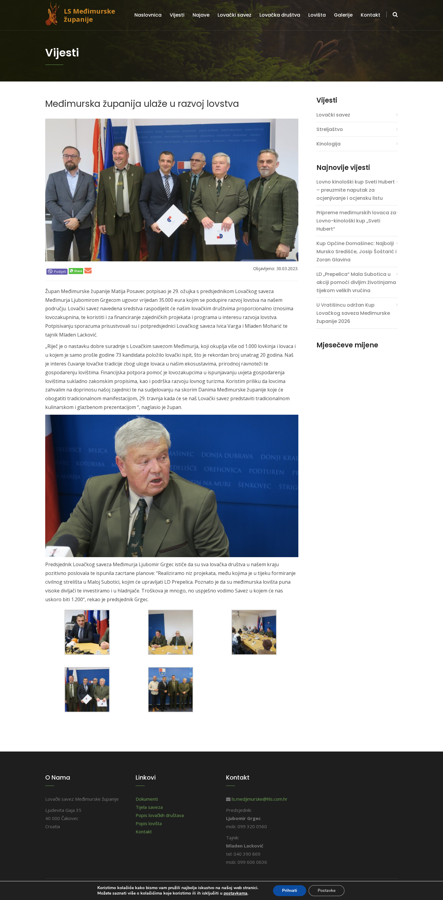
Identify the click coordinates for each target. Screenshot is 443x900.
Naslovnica (148, 14)
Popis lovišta (149, 823)
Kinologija (328, 143)
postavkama (235, 893)
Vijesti (177, 14)
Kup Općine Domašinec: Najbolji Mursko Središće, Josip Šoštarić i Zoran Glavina (356, 251)
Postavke (326, 890)
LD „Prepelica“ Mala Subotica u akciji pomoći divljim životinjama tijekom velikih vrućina (356, 282)
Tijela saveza (149, 807)
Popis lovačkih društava (160, 815)
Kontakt (370, 14)
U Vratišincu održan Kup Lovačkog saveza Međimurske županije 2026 (353, 313)
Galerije (343, 14)
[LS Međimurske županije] (54, 13)
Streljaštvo (329, 129)
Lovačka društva (279, 14)
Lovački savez (234, 14)
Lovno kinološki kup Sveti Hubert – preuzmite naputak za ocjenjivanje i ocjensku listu (355, 190)
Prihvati (289, 890)
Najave (201, 14)
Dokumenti (147, 799)
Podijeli (60, 271)
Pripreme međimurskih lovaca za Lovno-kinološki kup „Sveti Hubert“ (356, 220)
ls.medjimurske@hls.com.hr (259, 799)
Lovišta (317, 14)
